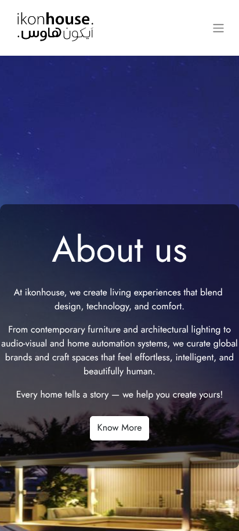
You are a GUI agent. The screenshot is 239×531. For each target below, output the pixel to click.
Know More (119, 428)
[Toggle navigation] (218, 28)
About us (119, 250)
